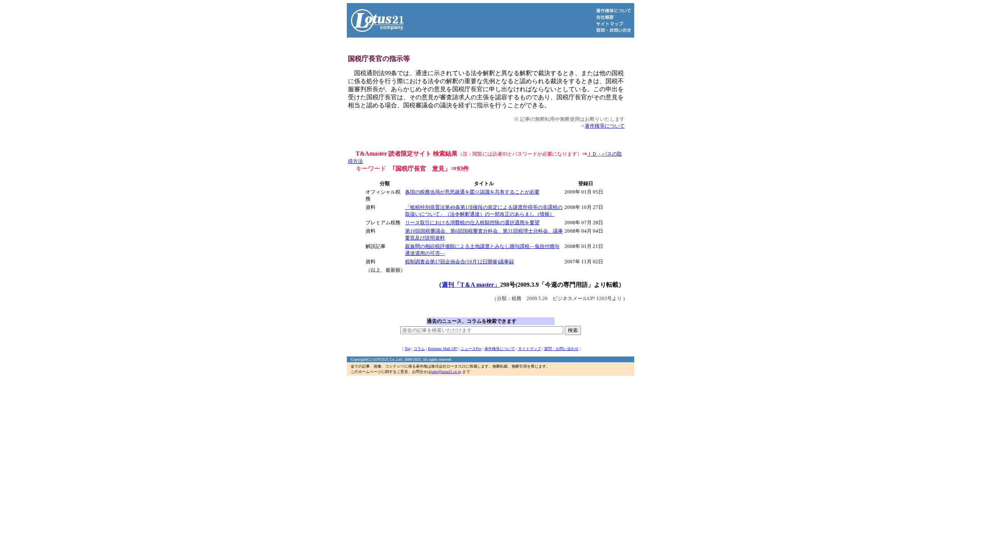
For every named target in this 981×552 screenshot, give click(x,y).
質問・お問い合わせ (561, 349)
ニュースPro (471, 349)
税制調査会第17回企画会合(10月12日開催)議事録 (459, 261)
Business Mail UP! (443, 349)
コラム (419, 349)
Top (407, 349)
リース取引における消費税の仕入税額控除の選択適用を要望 (472, 222)
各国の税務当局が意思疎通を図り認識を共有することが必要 (472, 192)
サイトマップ (529, 349)
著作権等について (605, 126)
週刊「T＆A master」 (471, 284)
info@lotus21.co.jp (446, 372)
